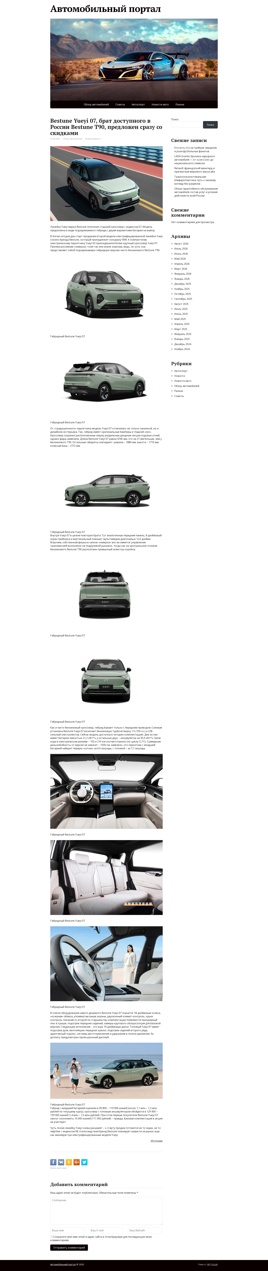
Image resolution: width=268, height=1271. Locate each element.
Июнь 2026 (181, 253)
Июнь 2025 (181, 314)
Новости (179, 376)
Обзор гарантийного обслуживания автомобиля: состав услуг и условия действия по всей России (196, 192)
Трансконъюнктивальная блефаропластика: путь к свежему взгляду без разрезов (195, 180)
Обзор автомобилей (96, 104)
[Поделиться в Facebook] (53, 1162)
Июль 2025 (181, 309)
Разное (180, 104)
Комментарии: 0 (92, 138)
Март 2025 (180, 329)
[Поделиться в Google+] (77, 1162)
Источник (157, 1141)
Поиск (175, 119)
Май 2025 (180, 319)
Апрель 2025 (182, 324)
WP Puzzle (212, 1264)
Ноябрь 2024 (182, 349)
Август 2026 (181, 243)
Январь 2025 (182, 339)
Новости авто (160, 104)
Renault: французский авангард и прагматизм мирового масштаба (194, 169)
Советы (120, 104)
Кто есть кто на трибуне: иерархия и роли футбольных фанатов (195, 149)
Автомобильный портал (105, 8)
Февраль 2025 (182, 334)
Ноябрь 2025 (182, 289)
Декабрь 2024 (182, 344)
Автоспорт (138, 104)
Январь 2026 (182, 279)
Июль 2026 (181, 248)
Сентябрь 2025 (183, 299)
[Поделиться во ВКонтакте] (61, 1162)
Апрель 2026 (182, 264)
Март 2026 (180, 268)
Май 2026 (180, 258)
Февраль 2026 (182, 273)
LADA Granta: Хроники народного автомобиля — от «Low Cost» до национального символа (194, 160)
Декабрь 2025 (182, 284)
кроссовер (62, 1168)
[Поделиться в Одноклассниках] (69, 1162)
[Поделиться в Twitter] (84, 1162)
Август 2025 (181, 304)
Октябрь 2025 (182, 294)
